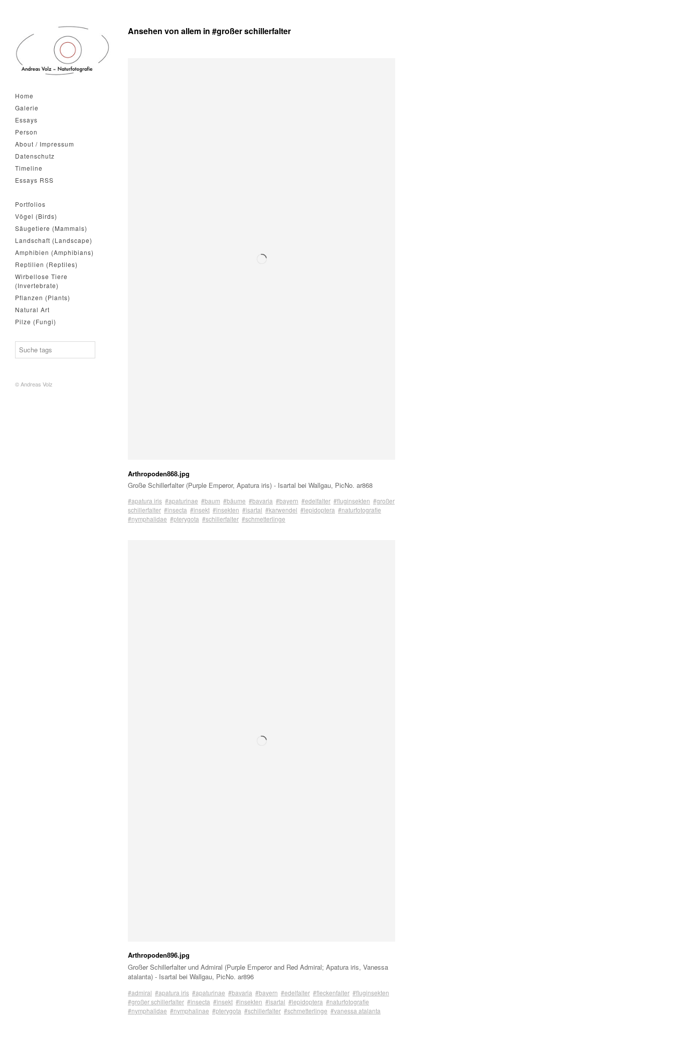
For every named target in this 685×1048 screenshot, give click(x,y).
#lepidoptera (317, 509)
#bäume (234, 500)
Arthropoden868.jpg (159, 473)
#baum (210, 500)
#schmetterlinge (263, 518)
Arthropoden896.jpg (159, 955)
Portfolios (30, 204)
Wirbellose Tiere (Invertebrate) (41, 281)
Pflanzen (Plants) (42, 297)
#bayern (287, 500)
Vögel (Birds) (36, 216)
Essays (26, 119)
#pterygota (184, 518)
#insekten (226, 509)
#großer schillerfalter (156, 1001)
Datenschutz (35, 156)
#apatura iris (145, 500)
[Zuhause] (62, 50)
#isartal (252, 509)
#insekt (200, 509)
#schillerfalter (220, 518)
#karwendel (281, 509)
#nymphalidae (147, 518)
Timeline (29, 168)
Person (26, 131)
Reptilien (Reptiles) (46, 264)
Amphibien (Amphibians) (54, 252)
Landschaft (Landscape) (53, 240)
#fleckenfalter (331, 992)
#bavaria (261, 500)
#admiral (140, 992)
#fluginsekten (351, 500)
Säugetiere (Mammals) (51, 228)
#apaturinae (181, 500)
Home (24, 95)
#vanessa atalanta (355, 1010)
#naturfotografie (359, 509)
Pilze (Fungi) (35, 321)
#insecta (175, 509)
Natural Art (32, 309)
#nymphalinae (189, 1010)
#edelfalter (315, 500)
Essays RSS (34, 180)
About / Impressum (44, 144)
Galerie (27, 107)
